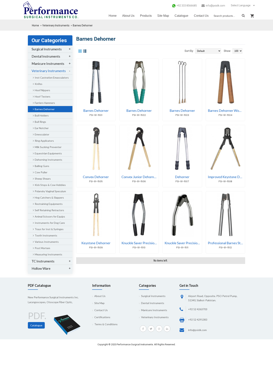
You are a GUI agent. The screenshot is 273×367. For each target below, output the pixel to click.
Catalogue (36, 325)
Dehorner (182, 177)
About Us (99, 296)
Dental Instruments (152, 303)
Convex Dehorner (96, 177)
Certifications (102, 317)
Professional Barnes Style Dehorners (226, 243)
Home (35, 25)
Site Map (99, 303)
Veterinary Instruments (55, 25)
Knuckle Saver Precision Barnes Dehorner (140, 243)
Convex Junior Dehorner (139, 177)
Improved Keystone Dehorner (226, 177)
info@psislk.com (197, 330)
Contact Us (101, 310)
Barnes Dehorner (83, 25)
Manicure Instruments (154, 310)
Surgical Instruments (153, 296)
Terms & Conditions (106, 324)
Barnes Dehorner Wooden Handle (226, 110)
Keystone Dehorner (95, 243)
